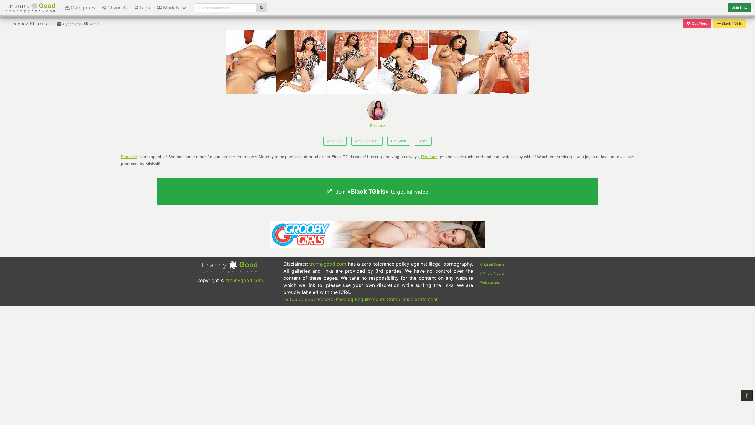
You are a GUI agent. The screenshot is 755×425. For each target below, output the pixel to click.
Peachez (377, 125)
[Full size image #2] (352, 62)
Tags (144, 8)
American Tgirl (367, 141)
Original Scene (492, 264)
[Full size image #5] (504, 62)
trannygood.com (244, 280)
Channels (117, 8)
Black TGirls (732, 23)
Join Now (740, 7)
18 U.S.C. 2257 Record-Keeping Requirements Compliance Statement (360, 299)
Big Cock (398, 141)
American (335, 141)
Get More (699, 23)
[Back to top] (747, 395)
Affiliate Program (493, 274)
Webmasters (490, 282)
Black (423, 141)
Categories (83, 8)
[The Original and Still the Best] (377, 246)
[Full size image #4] (454, 62)
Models (171, 8)
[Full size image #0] (251, 62)
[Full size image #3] (403, 62)
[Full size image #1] (301, 62)
